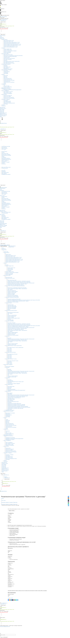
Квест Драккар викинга (7, 101)
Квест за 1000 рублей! (4, 637)
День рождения (6, 67)
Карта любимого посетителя (8, 91)
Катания (3, 47)
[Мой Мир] (68, 499)
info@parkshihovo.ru (3, 132)
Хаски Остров (6, 73)
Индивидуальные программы (6, 88)
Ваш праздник (2, 109)
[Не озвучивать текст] (0, 13)
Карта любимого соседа (7, 92)
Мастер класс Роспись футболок (9, 97)
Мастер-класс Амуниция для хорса (9, 102)
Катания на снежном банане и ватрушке (10, 50)
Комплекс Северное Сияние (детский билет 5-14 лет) (12, 45)
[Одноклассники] (68, 498)
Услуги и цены (2, 38)
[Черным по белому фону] (0, 5)
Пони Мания (6, 103)
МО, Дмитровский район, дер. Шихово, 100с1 (7, 25)
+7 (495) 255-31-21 (4, 19)
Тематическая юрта (7, 81)
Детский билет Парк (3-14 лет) (8, 41)
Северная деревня (7, 71)
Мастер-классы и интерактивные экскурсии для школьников (13, 55)
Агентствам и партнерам (8, 59)
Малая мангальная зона (7, 78)
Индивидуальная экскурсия (8, 68)
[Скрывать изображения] (0, 10)
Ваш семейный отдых (7, 66)
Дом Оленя (5, 77)
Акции (1, 116)
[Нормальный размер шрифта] (0, 2)
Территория (2, 37)
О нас (1, 36)
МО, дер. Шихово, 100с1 (4, 245)
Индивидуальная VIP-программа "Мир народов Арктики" (12, 89)
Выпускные (5, 60)
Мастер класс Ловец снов (8, 95)
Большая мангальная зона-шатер (9, 80)
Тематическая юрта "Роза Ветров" (9, 82)
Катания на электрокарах (8, 86)
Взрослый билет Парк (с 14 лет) (9, 40)
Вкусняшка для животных (6, 87)
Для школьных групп (5, 53)
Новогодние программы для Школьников (10, 56)
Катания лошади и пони (7, 48)
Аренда (3, 74)
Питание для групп (7, 57)
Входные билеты (2, 35)
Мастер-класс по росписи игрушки (9, 98)
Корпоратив (5, 65)
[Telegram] (2, 118)
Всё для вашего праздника (6, 64)
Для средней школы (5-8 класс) (9, 62)
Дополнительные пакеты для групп (9, 58)
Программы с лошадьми (6, 99)
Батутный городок (6, 85)
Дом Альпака (6, 75)
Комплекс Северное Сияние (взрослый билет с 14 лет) (12, 44)
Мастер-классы (4, 94)
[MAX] (2, 119)
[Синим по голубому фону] (0, 7)
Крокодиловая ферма (3, 112)
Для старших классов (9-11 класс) (9, 63)
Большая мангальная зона (8, 79)
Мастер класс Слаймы (7, 96)
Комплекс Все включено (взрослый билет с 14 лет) (12, 42)
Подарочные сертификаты (8, 93)
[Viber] (68, 501)
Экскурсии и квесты (3, 108)
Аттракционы (4, 157)
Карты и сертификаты (5, 90)
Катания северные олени (8, 49)
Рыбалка (3, 104)
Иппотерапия (6, 100)
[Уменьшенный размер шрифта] (0, 1)
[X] (68, 500)
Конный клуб (2, 111)
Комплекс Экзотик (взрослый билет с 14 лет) (11, 46)
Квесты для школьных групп (8, 54)
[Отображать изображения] (0, 9)
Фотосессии (4, 105)
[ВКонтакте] (2, 117)
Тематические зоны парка (6, 146)
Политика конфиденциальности (5, 626)
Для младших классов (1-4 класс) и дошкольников (11, 61)
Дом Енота (5, 76)
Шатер (5, 83)
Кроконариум (6, 70)
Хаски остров (2, 110)
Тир (4, 84)
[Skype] (68, 504)
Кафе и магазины (2, 115)
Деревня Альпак (2, 113)
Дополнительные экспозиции (6, 69)
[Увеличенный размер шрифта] (1, 3)
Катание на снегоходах (7, 51)
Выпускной (3, 170)
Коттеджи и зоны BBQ (3, 114)
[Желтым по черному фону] (0, 6)
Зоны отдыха (4, 149)
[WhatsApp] (68, 503)
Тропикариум (6, 72)
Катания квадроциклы (7, 52)
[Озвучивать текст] (0, 12)
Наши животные (2, 107)
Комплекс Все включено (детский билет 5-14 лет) (11, 43)
